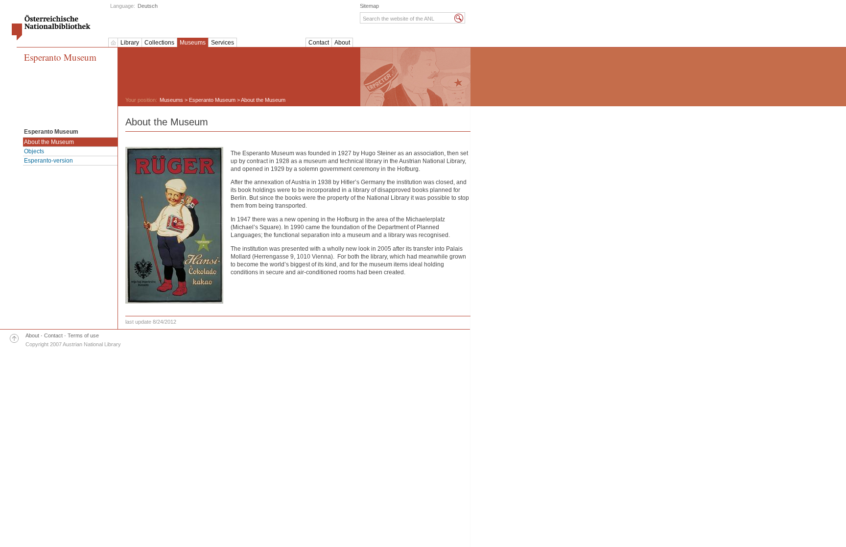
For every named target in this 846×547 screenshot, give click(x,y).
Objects (34, 151)
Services (222, 42)
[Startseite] (113, 42)
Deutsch (148, 6)
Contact (318, 42)
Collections (159, 42)
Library (129, 42)
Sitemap (369, 6)
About (342, 42)
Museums (193, 42)
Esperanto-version (48, 160)
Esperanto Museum (60, 57)
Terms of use (83, 335)
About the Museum (49, 142)
